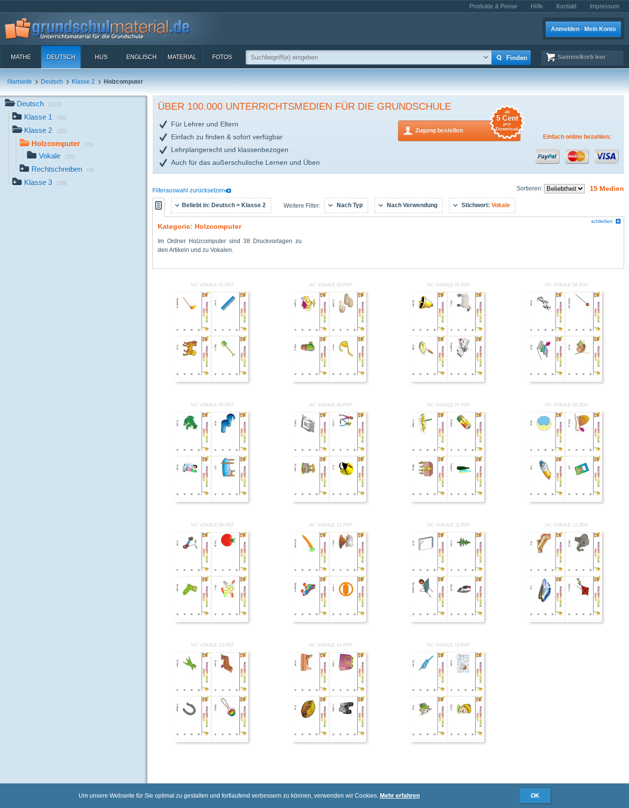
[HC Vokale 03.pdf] (447, 379)
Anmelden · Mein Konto (583, 29)
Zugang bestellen (466, 127)
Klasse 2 (83, 81)
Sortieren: (530, 188)
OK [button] (535, 795)
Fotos (222, 57)
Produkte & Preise (493, 6)
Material (182, 57)
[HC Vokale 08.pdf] (565, 500)
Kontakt (566, 6)
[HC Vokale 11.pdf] (447, 620)
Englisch (141, 57)
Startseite (19, 81)
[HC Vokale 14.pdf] (329, 740)
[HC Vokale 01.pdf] (211, 379)
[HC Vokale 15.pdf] (447, 740)
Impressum (604, 6)
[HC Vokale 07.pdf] (447, 500)
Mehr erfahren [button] (400, 795)
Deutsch (61, 57)
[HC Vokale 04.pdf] (565, 379)
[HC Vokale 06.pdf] (329, 500)
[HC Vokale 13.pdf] (211, 740)
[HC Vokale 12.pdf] (565, 620)
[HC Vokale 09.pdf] (211, 620)
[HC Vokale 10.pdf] (329, 620)
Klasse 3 (45, 182)
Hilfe (537, 6)
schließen (602, 221)
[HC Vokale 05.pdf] (211, 500)
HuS (101, 57)
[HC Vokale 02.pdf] (329, 379)
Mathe (21, 57)
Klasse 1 (45, 117)
